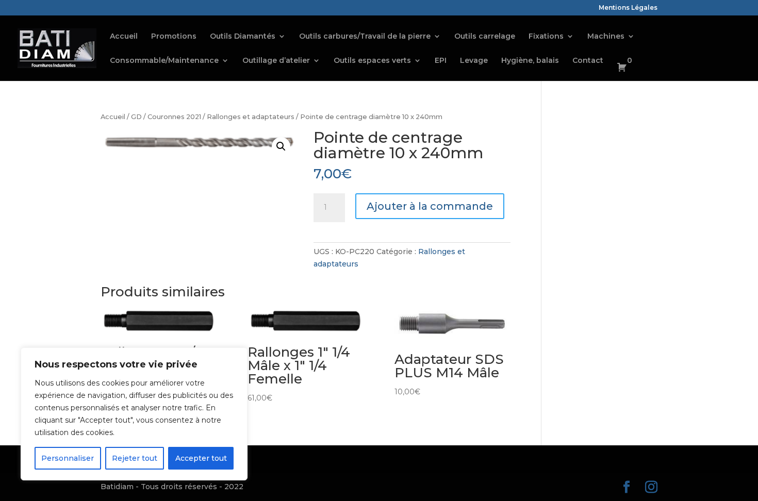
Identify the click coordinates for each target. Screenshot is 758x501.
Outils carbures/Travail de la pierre (365, 36)
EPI (441, 61)
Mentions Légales (628, 8)
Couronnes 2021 (174, 117)
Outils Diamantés (242, 36)
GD (136, 117)
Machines (605, 36)
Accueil (124, 36)
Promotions (173, 36)
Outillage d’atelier (276, 61)
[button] (281, 146)
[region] (134, 413)
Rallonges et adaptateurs (250, 117)
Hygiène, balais (530, 61)
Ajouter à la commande (430, 206)
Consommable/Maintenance (164, 61)
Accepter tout (201, 458)
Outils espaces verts (372, 61)
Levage (474, 61)
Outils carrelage (484, 36)
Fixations (546, 36)
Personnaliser (67, 458)
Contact (587, 61)
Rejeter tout (134, 458)
